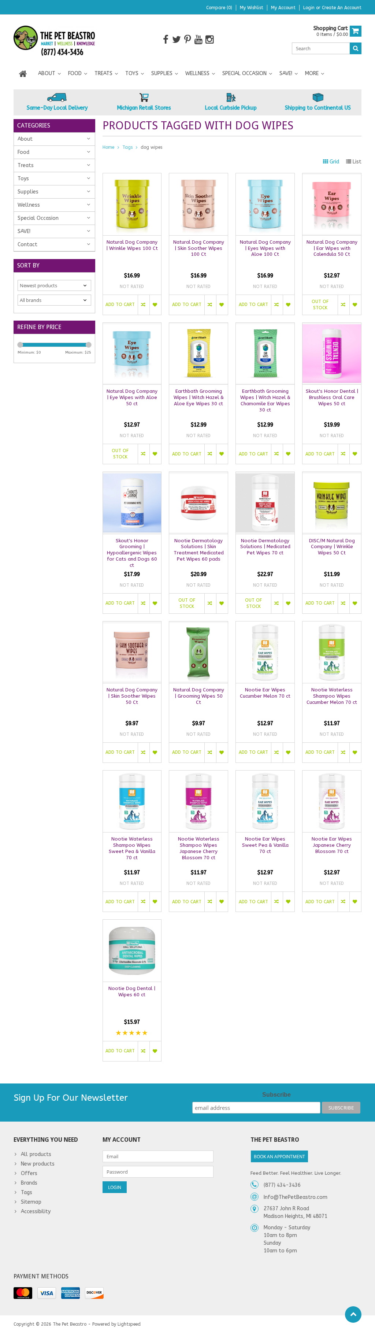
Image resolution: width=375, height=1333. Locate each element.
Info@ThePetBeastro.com (295, 1197)
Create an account (341, 7)
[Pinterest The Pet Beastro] (187, 40)
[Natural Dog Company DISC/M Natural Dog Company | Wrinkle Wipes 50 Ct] (331, 476)
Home (108, 147)
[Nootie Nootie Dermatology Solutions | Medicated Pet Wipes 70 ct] (265, 476)
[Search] (355, 48)
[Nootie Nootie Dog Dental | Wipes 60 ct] (132, 923)
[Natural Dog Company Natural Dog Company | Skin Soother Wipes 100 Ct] (198, 177)
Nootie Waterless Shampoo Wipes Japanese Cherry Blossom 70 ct (198, 848)
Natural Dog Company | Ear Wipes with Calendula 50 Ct (332, 248)
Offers (29, 1173)
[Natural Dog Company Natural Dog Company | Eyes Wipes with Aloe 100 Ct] (265, 177)
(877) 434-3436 (282, 1185)
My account (283, 7)
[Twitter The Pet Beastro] (176, 40)
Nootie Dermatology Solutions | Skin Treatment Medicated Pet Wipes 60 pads (199, 550)
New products (38, 1164)
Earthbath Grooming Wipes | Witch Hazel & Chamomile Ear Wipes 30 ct (265, 400)
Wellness (197, 73)
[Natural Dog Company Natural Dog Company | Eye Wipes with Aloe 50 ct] (132, 327)
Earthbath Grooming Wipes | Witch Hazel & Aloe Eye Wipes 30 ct (199, 397)
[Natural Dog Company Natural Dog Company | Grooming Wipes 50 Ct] (198, 625)
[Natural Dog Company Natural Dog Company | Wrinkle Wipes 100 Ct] (132, 177)
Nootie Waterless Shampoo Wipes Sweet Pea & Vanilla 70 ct (132, 848)
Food (75, 73)
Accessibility (36, 1211)
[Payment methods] (23, 1293)
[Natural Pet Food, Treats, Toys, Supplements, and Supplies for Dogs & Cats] (54, 39)
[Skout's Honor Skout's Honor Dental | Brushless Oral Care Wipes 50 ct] (331, 327)
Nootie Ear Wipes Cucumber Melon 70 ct (265, 693)
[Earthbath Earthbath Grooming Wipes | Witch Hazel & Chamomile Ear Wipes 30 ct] (265, 327)
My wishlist (251, 7)
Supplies (161, 73)
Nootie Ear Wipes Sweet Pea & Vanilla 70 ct (265, 845)
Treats (103, 73)
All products (36, 1154)
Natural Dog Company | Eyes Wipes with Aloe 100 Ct (265, 248)
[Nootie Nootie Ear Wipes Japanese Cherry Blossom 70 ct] (331, 774)
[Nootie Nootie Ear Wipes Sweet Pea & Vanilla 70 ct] (265, 774)
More (312, 73)
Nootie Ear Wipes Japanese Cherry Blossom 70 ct (332, 845)
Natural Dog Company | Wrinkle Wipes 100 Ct (132, 245)
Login (309, 7)
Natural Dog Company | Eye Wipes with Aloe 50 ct (132, 397)
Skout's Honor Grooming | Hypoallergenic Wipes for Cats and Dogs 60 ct (132, 553)
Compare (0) (219, 7)
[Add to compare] (143, 305)
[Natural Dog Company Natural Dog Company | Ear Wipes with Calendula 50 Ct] (331, 177)
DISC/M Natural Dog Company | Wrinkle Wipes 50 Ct (332, 547)
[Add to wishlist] (155, 305)
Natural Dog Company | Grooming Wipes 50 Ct (198, 696)
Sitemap (31, 1202)
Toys (131, 73)
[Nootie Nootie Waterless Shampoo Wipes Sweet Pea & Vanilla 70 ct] (132, 774)
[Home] (23, 74)
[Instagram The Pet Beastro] (209, 40)
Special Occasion (244, 73)
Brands (29, 1183)
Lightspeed (129, 1324)
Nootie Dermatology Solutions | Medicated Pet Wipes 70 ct (265, 547)
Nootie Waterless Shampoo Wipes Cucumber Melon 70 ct (332, 696)
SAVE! (285, 73)
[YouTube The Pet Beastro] (198, 40)
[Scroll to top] (353, 1314)
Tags (127, 147)
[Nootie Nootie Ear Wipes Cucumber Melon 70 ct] (265, 625)
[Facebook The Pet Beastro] (165, 40)
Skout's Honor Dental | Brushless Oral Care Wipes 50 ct (332, 397)
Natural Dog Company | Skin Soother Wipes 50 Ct (132, 696)
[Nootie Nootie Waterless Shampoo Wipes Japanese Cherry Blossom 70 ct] (198, 774)
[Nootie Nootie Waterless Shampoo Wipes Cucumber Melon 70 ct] (331, 625)
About (46, 73)
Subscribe (276, 1095)
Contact (27, 244)
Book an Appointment (279, 1156)
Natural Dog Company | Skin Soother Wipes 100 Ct (198, 248)
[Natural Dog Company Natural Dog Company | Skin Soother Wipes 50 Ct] (132, 625)
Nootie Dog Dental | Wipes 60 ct (131, 991)
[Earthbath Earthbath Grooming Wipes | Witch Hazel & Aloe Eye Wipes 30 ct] (198, 327)
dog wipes (151, 147)
